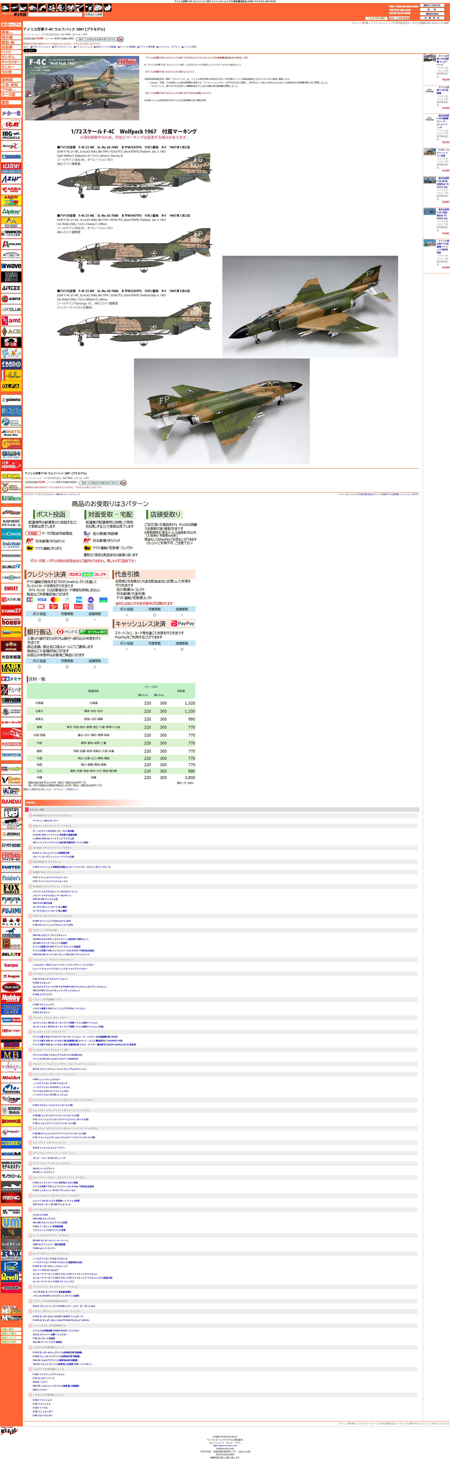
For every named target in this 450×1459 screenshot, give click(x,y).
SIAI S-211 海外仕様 (42, 903)
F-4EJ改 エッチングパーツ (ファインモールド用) (56, 1115)
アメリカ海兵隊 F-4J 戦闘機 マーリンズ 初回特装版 (443, 247)
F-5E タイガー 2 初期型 (44, 1338)
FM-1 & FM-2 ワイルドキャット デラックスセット (56, 990)
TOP (14, 14)
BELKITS (11, 954)
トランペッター (11, 755)
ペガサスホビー (11, 943)
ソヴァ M (37, 1209)
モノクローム (11, 1175)
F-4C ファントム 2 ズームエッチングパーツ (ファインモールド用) (64, 1137)
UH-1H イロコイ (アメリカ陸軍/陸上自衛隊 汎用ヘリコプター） (63, 1364)
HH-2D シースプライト (44, 1172)
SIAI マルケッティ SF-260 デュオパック (52, 1204)
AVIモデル (37, 826)
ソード (36, 1235)
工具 (80, 8)
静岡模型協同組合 (11, 555)
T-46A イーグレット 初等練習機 (48, 1226)
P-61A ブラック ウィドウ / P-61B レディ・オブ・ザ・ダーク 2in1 (64, 1306)
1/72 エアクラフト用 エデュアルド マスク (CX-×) (70, 1100)
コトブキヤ (11, 498)
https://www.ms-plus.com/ (225, 1445)
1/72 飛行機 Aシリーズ (53, 1347)
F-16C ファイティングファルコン (49, 1374)
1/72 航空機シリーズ (52, 999)
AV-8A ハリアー (40, 1382)
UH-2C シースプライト (44, 1168)
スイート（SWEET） (11, 588)
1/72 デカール (54, 862)
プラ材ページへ (11, 89)
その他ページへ (11, 72)
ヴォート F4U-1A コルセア (45, 1270)
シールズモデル (11, 545)
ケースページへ (11, 94)
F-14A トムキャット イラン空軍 (443, 153)
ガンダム (61, 8)
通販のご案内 (11, 1333)
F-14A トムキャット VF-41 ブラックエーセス (54, 1190)
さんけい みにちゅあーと (11, 523)
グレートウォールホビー (44, 1177)
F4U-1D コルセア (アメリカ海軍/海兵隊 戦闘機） (56, 1360)
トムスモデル (11, 733)
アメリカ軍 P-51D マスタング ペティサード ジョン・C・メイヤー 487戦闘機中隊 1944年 (75, 1037)
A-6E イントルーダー (43, 1411)
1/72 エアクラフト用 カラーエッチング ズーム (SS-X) (72, 1128)
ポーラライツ (11, 987)
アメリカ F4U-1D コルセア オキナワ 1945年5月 (55, 1059)
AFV (11, 32)
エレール (11, 375)
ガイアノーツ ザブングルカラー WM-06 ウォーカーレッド (52, 494)
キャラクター (52, 8)
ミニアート (11, 1077)
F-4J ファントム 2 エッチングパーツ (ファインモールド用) (60, 1119)
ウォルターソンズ (41, 1032)
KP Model (37, 886)
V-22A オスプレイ (41, 1012)
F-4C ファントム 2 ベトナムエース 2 (50, 881)
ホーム (342, 1423)
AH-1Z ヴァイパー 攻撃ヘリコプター (50, 1334)
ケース (98, 8)
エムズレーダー (11, 1309)
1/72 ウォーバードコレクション (55, 1253)
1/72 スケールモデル (60, 1163)
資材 (89, 8)
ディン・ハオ (11, 689)
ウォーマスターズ (11, 277)
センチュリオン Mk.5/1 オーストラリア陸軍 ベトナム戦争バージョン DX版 (68, 1026)
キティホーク (11, 422)
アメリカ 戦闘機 (127, 47)
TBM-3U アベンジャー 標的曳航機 (49, 1244)
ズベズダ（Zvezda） (11, 632)
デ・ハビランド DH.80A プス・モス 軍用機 (53, 831)
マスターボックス (11, 1055)
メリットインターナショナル (11, 1132)
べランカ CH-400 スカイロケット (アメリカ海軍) (56, 1296)
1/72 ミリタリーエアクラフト (63, 1074)
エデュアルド (39, 1100)
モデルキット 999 (59, 1050)
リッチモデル (11, 1266)
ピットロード (11, 845)
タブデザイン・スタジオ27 (11, 668)
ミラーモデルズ (11, 1110)
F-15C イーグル (40, 1408)
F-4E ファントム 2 (41, 1404)
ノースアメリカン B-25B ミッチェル (50, 1095)
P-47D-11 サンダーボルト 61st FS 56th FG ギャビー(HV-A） (62, 1320)
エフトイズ (11, 353)
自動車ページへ (11, 47)
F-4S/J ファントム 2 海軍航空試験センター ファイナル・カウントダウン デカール (72, 867)
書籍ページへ (11, 102)
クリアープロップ (41, 1163)
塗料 (70, 8)
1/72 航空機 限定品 (51, 34)
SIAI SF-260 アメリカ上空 (45, 899)
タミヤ (36, 1253)
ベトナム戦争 (190, 47)
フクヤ (11, 900)
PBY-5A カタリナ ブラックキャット (50, 935)
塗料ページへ (11, 79)
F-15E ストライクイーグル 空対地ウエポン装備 (55, 1182)
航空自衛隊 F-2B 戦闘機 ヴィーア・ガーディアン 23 (443, 121)
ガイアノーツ (11, 400)
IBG (11, 135)
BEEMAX (11, 834)
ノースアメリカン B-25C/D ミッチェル (51, 1087)
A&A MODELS (39, 815)
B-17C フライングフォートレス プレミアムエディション (60, 1069)
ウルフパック (39, 1064)
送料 (432, 9)
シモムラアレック (11, 577)
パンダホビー (11, 812)
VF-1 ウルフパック (63, 47)
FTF (11, 342)
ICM (11, 124)
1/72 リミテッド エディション (61, 1153)
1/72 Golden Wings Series (54, 1301)
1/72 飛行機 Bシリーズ (53, 1369)
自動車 (33, 8)
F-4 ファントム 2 (84, 47)
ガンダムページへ (11, 57)
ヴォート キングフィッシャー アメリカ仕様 (53, 857)
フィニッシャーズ (11, 878)
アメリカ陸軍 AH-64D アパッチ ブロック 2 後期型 (57, 946)
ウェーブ (11, 266)
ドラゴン (37, 1301)
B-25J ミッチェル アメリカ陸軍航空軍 (51, 853)
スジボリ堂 (11, 599)
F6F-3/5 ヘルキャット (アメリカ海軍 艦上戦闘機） (57, 1386)
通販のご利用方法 (432, 5)
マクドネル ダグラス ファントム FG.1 (51, 1091)
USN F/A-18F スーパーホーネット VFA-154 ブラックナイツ (61, 954)
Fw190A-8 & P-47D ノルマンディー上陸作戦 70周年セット (61, 939)
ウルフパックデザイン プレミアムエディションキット (72, 1064)
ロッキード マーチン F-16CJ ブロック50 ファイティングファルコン (65, 1274)
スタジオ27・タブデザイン (11, 610)
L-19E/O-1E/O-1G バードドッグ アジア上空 (53, 838)
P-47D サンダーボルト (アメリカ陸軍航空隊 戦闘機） (58, 1352)
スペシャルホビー (41, 1195)
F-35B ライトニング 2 (43, 1004)
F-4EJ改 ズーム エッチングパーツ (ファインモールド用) (59, 1133)
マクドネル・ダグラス (169, 47)
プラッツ (11, 921)
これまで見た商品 (376, 18)
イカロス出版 (11, 233)
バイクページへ (11, 52)
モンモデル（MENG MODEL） (11, 1197)
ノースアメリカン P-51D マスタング (50, 1083)
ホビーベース (11, 1009)
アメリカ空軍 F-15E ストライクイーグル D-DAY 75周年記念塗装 (63, 950)
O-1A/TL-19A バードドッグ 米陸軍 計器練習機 (55, 835)
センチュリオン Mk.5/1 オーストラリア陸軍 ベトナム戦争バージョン (65, 1023)
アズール (11, 178)
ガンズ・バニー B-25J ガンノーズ (49, 1158)
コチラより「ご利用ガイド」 (66, 789)
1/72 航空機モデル (57, 1325)
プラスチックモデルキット (61, 960)
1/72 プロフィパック (56, 1142)
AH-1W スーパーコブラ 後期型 (47, 1342)
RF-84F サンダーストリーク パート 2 (50, 1240)
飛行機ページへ (11, 37)
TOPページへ (11, 24)
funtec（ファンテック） (11, 867)
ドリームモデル (40, 1325)
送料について (11, 1338)
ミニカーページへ (11, 67)
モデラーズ (11, 1143)
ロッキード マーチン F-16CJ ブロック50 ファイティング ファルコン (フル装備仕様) (72, 1278)
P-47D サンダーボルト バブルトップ (50, 1266)
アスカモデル (11, 189)
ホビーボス (11, 1020)
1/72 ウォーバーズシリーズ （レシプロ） (61, 1311)
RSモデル (37, 916)
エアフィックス (40, 1074)
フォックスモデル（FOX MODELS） (11, 889)
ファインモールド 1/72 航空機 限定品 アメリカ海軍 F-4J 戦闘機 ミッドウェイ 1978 (377, 494)
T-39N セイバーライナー (44, 1248)
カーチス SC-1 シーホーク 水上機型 (50, 907)
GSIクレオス (11, 534)
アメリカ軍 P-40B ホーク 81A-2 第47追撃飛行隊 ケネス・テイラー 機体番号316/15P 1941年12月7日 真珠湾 (84, 1044)
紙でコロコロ (11, 411)
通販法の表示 (11, 1342)
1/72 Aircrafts (50, 930)
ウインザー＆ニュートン (11, 255)
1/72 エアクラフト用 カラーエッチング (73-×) (68, 1110)
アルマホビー (39, 974)
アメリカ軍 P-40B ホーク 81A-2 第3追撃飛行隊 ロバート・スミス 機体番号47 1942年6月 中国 (77, 1041)
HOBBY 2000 (39, 872)
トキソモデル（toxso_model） (11, 711)
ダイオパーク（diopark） (11, 646)
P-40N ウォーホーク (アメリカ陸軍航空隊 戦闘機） (57, 1356)
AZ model (37, 848)
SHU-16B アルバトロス (44, 1218)
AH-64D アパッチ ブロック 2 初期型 (50, 943)
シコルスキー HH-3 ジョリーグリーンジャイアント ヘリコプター (63, 965)
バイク (42, 8)
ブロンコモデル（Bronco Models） (11, 932)
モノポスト (11, 1186)
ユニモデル (11, 1211)
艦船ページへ (11, 42)
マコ (11, 1045)
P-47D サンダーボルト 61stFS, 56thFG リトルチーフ (58, 1316)
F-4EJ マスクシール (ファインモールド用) (53, 1105)
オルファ (11, 386)
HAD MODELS (40, 862)
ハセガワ (37, 1347)
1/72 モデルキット (55, 872)
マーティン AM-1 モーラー (45, 820)
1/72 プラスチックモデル (59, 815)
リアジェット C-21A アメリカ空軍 (49, 1230)
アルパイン (11, 211)
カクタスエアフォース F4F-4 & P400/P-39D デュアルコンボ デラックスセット (70, 986)
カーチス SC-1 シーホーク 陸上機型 (50, 911)
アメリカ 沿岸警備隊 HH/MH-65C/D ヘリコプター (56, 1330)
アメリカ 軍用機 (147, 47)
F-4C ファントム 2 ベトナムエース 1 (50, 877)
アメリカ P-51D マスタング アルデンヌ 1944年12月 (57, 1055)
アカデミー (38, 930)
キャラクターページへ (11, 62)
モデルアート (11, 1154)
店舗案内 (432, 18)
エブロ (11, 364)
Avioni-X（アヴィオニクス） (11, 146)
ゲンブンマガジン (11, 476)
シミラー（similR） (11, 566)
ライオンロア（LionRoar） (11, 1233)
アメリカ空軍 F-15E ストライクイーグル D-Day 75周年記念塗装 (63, 1186)
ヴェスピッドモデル (42, 1017)
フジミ (11, 911)
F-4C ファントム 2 (41, 47)
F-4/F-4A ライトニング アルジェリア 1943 (53, 925)
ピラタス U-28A (40, 1215)
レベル (11, 1277)
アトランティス (40, 960)
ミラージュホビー (11, 1099)
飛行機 (351, 1423)
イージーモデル (11, 222)
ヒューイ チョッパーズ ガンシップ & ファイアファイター (60, 969)
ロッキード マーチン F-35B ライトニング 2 (53, 1281)
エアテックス (11, 288)
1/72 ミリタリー (60, 1017)
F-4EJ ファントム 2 (42, 1400)
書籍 (107, 8)
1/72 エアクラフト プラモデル (57, 826)
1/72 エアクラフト (51, 1209)
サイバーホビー (11, 512)
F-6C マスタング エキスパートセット (50, 979)
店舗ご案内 (11, 1329)
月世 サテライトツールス (11, 465)
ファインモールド (33, 478)
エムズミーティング (11, 1318)
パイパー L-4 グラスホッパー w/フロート (52, 895)
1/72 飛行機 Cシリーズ (53, 1395)
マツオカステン (11, 1066)
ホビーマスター (11, 1031)
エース (11, 331)
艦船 (24, 8)
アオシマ (11, 157)
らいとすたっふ (11, 1244)
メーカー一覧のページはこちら (11, 113)
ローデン (11, 1288)
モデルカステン (11, 1165)
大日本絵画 (11, 657)
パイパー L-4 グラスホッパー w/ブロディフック (55, 891)
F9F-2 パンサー (40, 1390)
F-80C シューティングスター (46, 1079)
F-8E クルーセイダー (43, 1415)
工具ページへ (11, 84)
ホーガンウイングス (11, 976)
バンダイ (11, 801)
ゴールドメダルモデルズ (11, 487)
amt (11, 320)
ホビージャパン (11, 998)
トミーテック (11, 722)
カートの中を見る (399, 18)
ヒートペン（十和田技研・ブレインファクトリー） (11, 823)
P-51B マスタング (41, 983)
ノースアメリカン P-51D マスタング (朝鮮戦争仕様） (58, 1262)
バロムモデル (11, 790)
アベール (11, 200)
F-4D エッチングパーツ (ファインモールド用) (54, 1123)
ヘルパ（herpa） (11, 965)
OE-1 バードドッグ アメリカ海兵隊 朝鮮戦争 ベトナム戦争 (60, 842)
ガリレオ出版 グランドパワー (11, 443)
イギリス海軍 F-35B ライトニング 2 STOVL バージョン (59, 1008)
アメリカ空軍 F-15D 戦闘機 (443, 90)
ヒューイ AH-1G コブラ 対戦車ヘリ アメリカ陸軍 (56, 1201)
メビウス (11, 1121)
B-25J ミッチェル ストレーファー (49, 1148)
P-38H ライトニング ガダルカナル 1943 (52, 921)
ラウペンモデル (11, 1255)
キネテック (11, 432)
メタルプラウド (58, 1032)
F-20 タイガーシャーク (44, 1378)
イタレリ (37, 999)
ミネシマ (11, 1088)
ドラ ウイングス (40, 1287)
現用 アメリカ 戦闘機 (106, 47)
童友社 (11, 700)
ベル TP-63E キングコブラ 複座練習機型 (52, 1292)
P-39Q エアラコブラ (42, 994)
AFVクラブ (11, 309)
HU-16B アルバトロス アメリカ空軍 (50, 1222)
